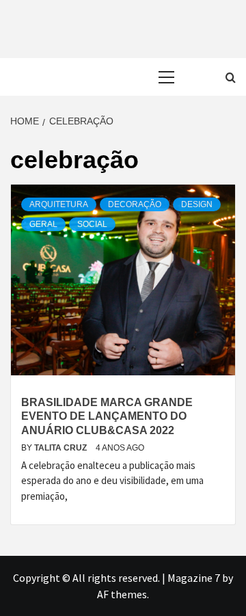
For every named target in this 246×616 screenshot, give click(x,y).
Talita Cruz (61, 448)
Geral (43, 224)
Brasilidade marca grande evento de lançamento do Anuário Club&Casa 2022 (107, 417)
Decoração (134, 204)
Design (197, 204)
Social (92, 224)
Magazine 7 (193, 578)
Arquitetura (58, 204)
